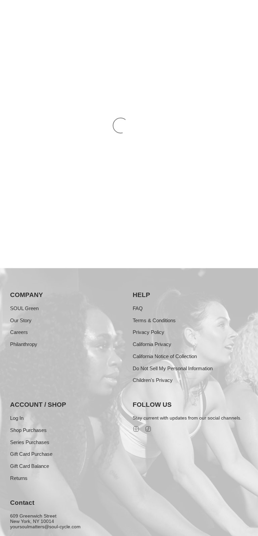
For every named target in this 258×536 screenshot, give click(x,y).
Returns (19, 478)
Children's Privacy (153, 380)
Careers (19, 332)
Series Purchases (29, 442)
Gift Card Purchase (31, 454)
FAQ (138, 308)
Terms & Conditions (154, 320)
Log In (17, 418)
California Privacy (152, 344)
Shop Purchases (28, 430)
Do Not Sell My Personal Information (173, 368)
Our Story (21, 320)
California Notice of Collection (165, 356)
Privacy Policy (148, 332)
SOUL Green (24, 308)
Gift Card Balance (29, 466)
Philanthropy (23, 344)
